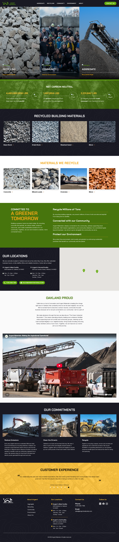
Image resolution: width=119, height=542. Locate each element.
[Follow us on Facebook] (103, 504)
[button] (50, 487)
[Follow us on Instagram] (107, 504)
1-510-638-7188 (80, 506)
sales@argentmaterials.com (83, 511)
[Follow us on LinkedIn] (100, 504)
